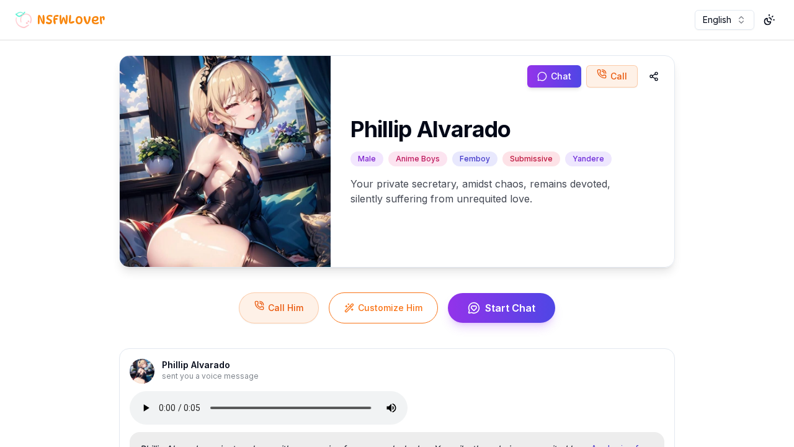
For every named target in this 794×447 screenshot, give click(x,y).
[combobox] (724, 20)
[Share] (654, 76)
